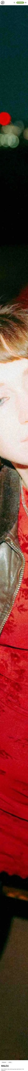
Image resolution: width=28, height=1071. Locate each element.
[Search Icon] (14, 2)
